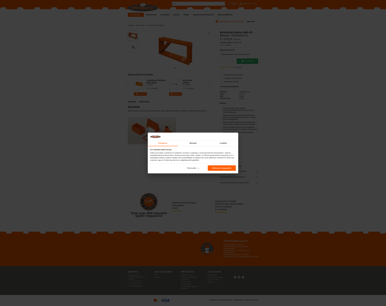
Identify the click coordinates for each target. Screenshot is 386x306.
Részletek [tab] (193, 143)
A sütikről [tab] (223, 143)
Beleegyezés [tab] (162, 143)
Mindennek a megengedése (221, 168)
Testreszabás (191, 168)
